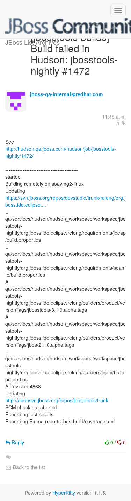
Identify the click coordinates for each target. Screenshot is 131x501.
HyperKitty (63, 492)
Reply (17, 442)
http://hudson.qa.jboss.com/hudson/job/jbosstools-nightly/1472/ (60, 152)
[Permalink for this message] (124, 123)
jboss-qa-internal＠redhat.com (66, 94)
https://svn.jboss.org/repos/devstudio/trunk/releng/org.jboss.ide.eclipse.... (65, 201)
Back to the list (28, 467)
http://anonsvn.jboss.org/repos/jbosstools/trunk (56, 400)
